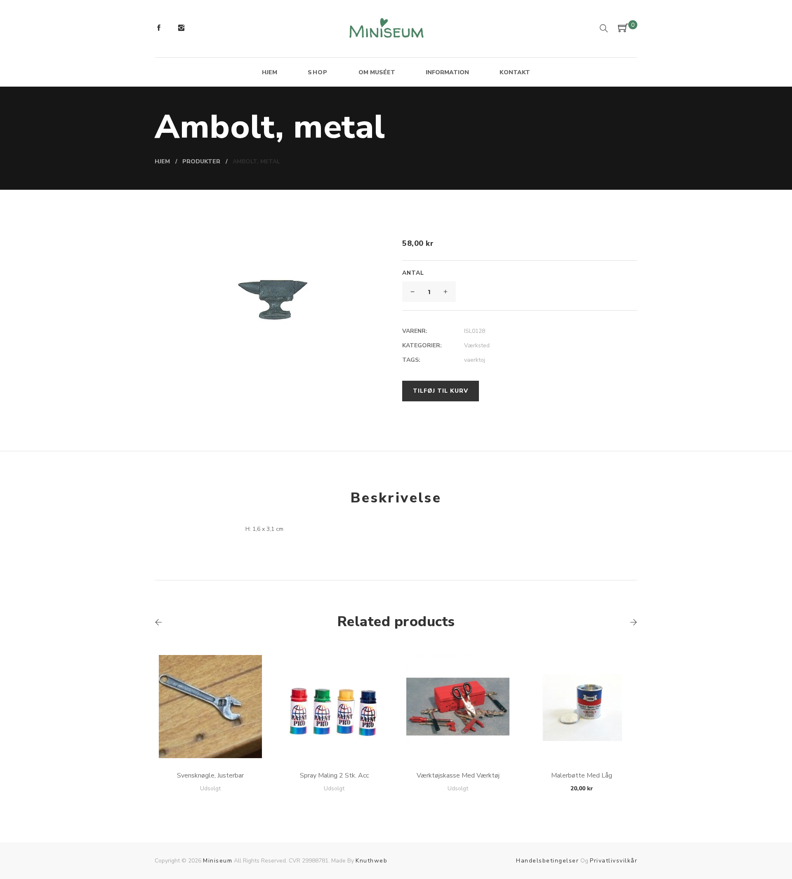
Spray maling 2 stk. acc (334, 775)
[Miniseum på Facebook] (159, 29)
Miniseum (217, 861)
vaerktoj (474, 360)
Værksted (477, 345)
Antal (413, 273)
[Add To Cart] (210, 738)
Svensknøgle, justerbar (210, 775)
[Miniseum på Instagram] (181, 29)
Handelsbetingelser (547, 861)
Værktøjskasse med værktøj (458, 775)
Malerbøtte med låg (581, 775)
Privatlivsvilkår (613, 861)
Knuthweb (371, 861)
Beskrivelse (396, 497)
